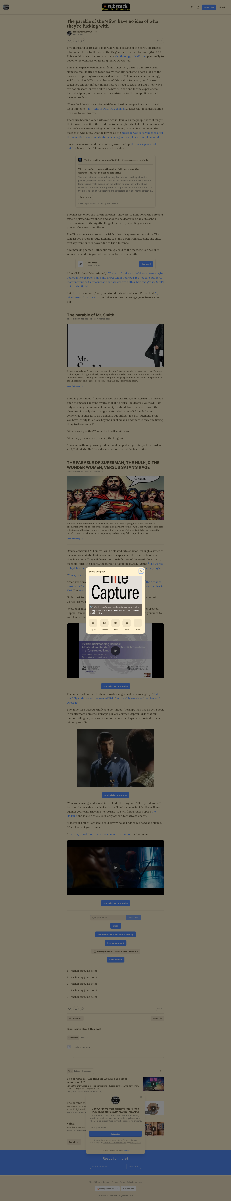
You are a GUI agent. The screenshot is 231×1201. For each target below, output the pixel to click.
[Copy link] (93, 623)
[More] (138, 623)
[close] (141, 571)
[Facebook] (104, 623)
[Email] (115, 623)
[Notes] (126, 623)
